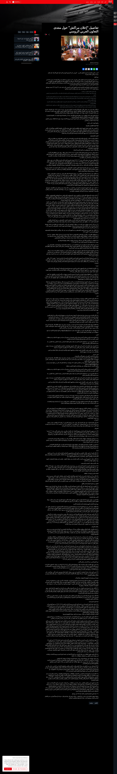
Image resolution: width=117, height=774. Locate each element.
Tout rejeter (15, 768)
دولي (95, 2)
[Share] (83, 69)
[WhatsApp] (94, 69)
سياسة (91, 2)
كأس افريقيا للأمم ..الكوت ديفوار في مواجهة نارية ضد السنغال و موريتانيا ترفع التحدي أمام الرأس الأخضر (24, 37)
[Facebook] (97, 69)
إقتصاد (98, 2)
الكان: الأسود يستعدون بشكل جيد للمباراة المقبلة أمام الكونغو (24, 58)
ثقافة (102, 2)
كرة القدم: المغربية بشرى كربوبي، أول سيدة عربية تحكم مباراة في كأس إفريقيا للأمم (24, 44)
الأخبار (96, 703)
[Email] (89, 69)
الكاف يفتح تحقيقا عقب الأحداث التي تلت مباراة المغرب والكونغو (24, 51)
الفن (105, 2)
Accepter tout (8, 768)
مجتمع (87, 2)
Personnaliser (23, 768)
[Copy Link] (86, 69)
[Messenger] (91, 69)
